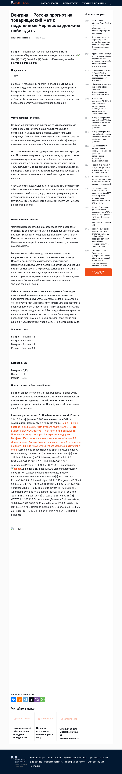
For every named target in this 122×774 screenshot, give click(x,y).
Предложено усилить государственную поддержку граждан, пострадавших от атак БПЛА (101, 75)
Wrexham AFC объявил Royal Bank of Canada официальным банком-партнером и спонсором (101, 26)
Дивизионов (36, 762)
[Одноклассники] (19, 699)
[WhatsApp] (42, 699)
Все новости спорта (98, 272)
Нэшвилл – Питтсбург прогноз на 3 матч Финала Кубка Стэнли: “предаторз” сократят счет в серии (45, 446)
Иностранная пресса (75, 762)
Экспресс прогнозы (53, 762)
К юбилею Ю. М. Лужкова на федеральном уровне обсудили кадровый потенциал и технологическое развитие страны (101, 258)
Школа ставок (70, 3)
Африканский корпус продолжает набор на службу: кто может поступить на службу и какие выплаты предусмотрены (101, 60)
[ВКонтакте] (13, 699)
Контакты (35, 766)
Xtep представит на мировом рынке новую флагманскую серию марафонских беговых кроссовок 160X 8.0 (101, 43)
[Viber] (37, 699)
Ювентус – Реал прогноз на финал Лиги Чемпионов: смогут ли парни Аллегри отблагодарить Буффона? (43, 434)
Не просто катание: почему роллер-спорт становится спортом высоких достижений (101, 180)
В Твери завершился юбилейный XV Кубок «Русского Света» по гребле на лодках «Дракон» (101, 122)
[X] (31, 699)
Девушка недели (96, 762)
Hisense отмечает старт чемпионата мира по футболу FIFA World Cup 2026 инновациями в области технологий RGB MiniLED (101, 195)
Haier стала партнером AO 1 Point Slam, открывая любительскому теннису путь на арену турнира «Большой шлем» (101, 106)
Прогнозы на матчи (20, 38)
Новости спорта (49, 3)
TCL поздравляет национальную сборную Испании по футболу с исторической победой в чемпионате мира (101, 153)
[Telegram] (25, 699)
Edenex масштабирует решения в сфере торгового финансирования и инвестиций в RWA (101, 89)
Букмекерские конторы (94, 3)
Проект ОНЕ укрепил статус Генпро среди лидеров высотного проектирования (101, 169)
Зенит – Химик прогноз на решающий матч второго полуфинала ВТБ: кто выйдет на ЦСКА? (44, 427)
